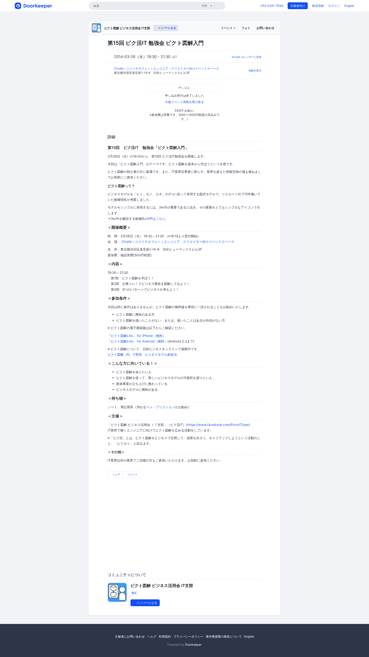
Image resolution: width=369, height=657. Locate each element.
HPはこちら (156, 219)
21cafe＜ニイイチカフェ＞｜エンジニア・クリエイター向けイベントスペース (167, 68)
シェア (116, 474)
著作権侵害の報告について (224, 636)
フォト (246, 28)
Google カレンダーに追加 (246, 56)
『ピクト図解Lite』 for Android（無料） (137, 341)
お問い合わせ (265, 28)
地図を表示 (255, 70)
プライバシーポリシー (188, 636)
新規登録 (318, 5)
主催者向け (297, 5)
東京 (134, 592)
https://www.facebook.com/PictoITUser (218, 425)
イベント (227, 28)
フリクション (165, 407)
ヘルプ (151, 636)
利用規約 (165, 636)
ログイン (334, 5)
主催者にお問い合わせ (130, 636)
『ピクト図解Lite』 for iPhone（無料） (137, 336)
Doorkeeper (193, 644)
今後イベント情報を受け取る (184, 102)
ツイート (132, 474)
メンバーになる (166, 27)
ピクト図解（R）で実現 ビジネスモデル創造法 (142, 355)
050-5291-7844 (272, 5)
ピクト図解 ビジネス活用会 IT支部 (127, 28)
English (349, 5)
